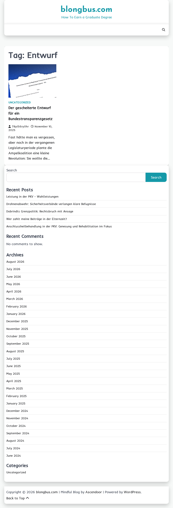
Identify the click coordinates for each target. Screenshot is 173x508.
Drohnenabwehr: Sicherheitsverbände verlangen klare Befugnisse (51, 204)
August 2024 (15, 440)
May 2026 (13, 284)
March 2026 (14, 298)
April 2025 (13, 381)
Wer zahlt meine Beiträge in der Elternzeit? (36, 219)
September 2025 (17, 343)
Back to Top (15, 498)
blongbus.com (86, 10)
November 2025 (17, 328)
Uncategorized (19, 102)
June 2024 (13, 455)
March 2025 (14, 388)
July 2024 (13, 448)
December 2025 (17, 321)
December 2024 (17, 410)
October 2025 (16, 336)
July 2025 (13, 358)
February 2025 (16, 396)
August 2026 (15, 261)
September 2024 (17, 433)
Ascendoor (93, 492)
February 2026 (16, 306)
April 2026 (13, 291)
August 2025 (15, 351)
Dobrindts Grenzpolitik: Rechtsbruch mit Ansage (39, 211)
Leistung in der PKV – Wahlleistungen (32, 196)
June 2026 (13, 276)
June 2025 (13, 366)
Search (11, 170)
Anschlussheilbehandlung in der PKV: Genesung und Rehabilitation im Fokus (59, 226)
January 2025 (15, 403)
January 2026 (16, 313)
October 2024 (16, 425)
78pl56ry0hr (20, 126)
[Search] (163, 30)
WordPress (132, 492)
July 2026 (13, 269)
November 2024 (17, 418)
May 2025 (13, 373)
